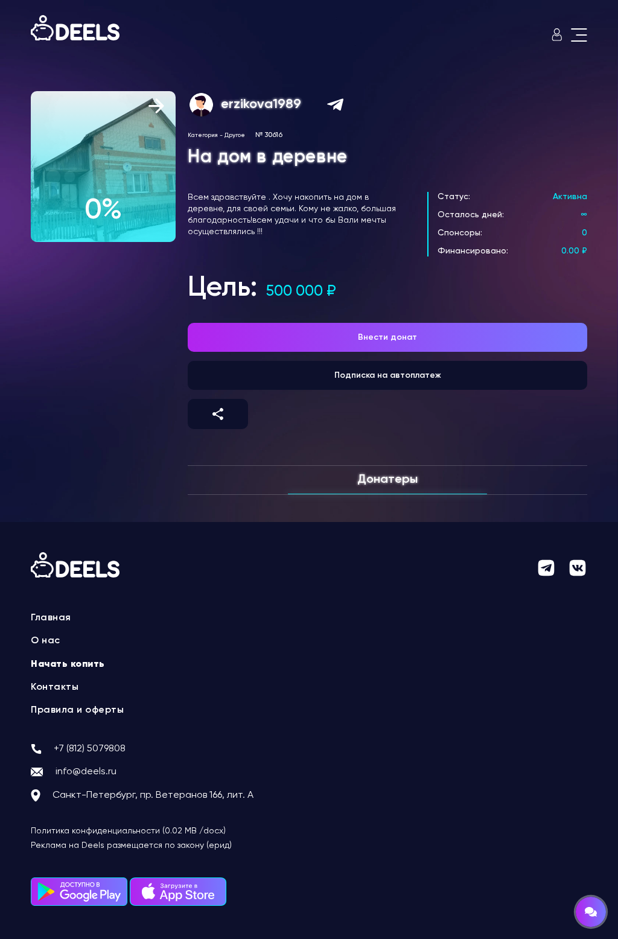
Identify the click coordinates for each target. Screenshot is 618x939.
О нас (45, 641)
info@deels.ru (86, 772)
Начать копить (68, 664)
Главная (51, 618)
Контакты (54, 687)
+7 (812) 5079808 (90, 749)
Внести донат (387, 337)
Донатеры (387, 480)
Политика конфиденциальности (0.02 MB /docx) (128, 831)
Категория (203, 135)
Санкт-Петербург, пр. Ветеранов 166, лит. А (153, 795)
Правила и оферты (77, 710)
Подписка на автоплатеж (387, 375)
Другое (235, 135)
